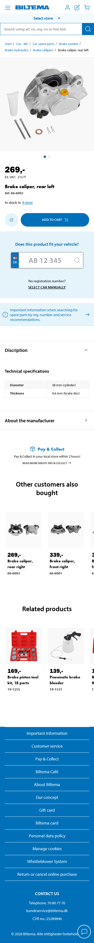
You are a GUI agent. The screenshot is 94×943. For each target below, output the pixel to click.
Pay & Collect (47, 759)
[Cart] (87, 7)
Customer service (47, 746)
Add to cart (52, 219)
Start (8, 44)
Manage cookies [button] (47, 848)
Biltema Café (47, 771)
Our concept (47, 797)
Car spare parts (43, 44)
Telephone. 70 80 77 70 (47, 902)
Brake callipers (43, 50)
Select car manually (47, 287)
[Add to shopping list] (11, 220)
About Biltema (47, 784)
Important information (47, 733)
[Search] (88, 29)
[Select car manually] (86, 314)
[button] (47, 18)
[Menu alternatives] (7, 8)
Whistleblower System (47, 861)
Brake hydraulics (16, 50)
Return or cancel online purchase (47, 874)
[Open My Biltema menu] (67, 7)
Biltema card (47, 823)
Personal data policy (47, 836)
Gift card (47, 810)
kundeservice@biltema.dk (47, 910)
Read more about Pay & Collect (44, 463)
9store (27, 202)
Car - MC (22, 44)
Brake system (68, 44)
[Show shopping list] (77, 7)
